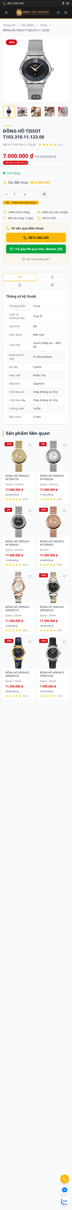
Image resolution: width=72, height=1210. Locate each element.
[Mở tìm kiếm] (58, 12)
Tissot (43, 25)
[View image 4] (50, 112)
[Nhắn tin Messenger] (64, 1190)
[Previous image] (8, 69)
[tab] (19, 277)
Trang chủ (9, 25)
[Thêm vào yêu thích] (30, 445)
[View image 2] (22, 112)
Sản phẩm (27, 25)
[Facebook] (63, 3)
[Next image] (64, 69)
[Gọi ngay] (64, 1179)
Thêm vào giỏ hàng (24, 202)
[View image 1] (9, 112)
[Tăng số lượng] (25, 194)
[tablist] (36, 281)
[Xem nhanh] (30, 470)
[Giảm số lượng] (6, 194)
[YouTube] (67, 3)
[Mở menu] (6, 12)
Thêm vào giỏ (17, 469)
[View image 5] (63, 112)
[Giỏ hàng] (65, 12)
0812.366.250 (40, 182)
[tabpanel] (36, 357)
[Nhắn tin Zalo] (64, 1201)
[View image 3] (36, 112)
